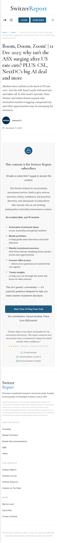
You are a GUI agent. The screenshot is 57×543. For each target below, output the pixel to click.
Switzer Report (9, 469)
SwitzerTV (16, 120)
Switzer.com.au (9, 475)
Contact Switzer (9, 516)
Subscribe (38, 20)
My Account (8, 504)
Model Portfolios (10, 435)
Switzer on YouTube (11, 488)
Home (4, 32)
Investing (6, 429)
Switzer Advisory (10, 482)
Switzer (28, 8)
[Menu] (11, 20)
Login (24, 20)
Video (13, 32)
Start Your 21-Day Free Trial (28, 309)
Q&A (4, 447)
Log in (33, 176)
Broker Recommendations (14, 441)
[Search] (53, 20)
